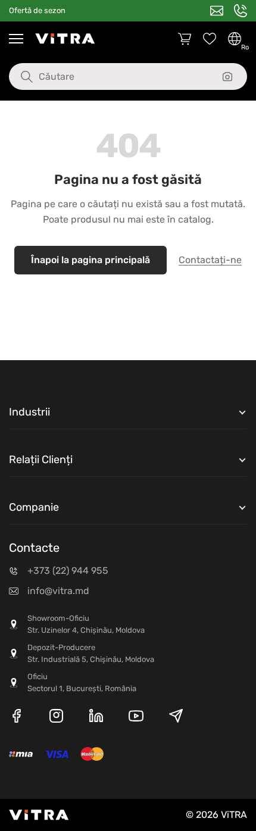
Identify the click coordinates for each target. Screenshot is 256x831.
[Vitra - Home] (65, 38)
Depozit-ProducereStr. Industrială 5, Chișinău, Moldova (90, 653)
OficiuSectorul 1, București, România (81, 682)
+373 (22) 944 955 (67, 570)
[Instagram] (56, 717)
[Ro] (234, 38)
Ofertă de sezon (37, 10)
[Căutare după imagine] (227, 77)
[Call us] (240, 10)
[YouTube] (136, 717)
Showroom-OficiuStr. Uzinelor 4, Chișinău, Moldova (86, 624)
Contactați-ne (210, 259)
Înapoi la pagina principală (90, 259)
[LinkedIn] (96, 717)
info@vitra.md (58, 590)
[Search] (18, 77)
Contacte (34, 548)
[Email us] (216, 10)
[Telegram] (175, 717)
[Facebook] (16, 717)
